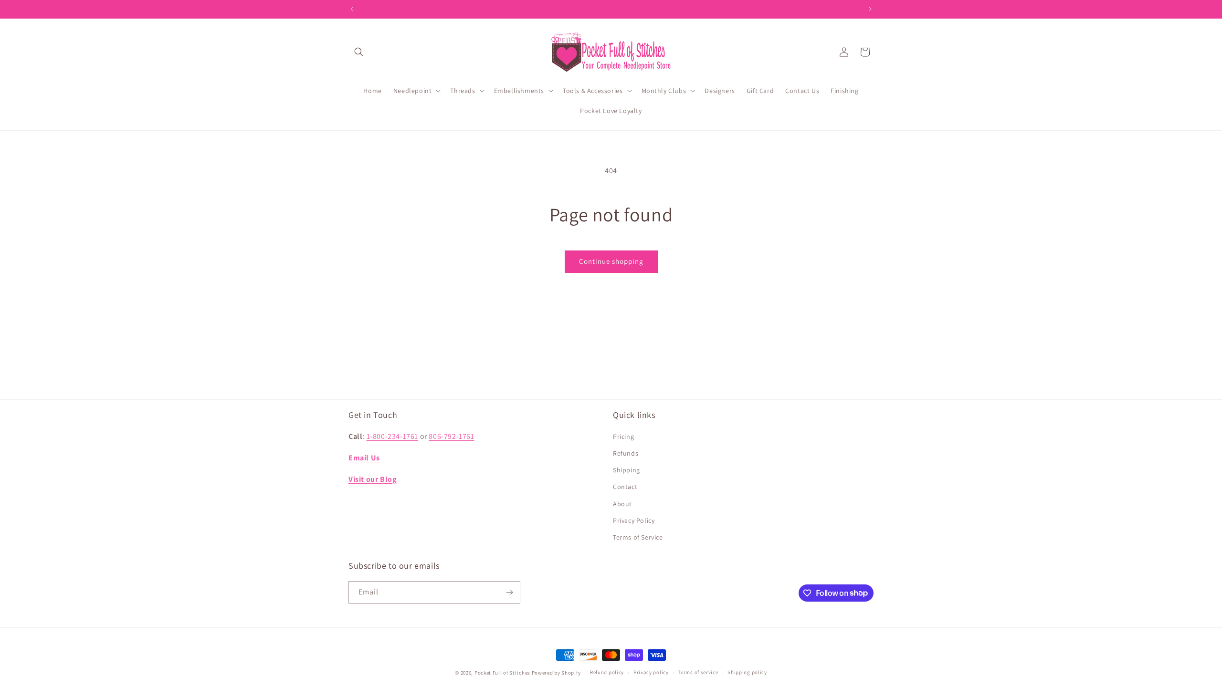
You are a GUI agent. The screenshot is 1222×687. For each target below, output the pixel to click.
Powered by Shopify (556, 672)
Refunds (625, 453)
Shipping (626, 470)
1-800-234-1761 (392, 436)
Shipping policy (747, 672)
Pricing (623, 436)
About (622, 504)
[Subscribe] (509, 592)
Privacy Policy (633, 520)
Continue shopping (611, 261)
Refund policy (607, 672)
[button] (358, 52)
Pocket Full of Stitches (502, 672)
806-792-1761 (451, 436)
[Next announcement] (870, 9)
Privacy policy (651, 672)
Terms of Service (638, 537)
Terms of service (698, 672)
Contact (625, 486)
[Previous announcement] (351, 9)
